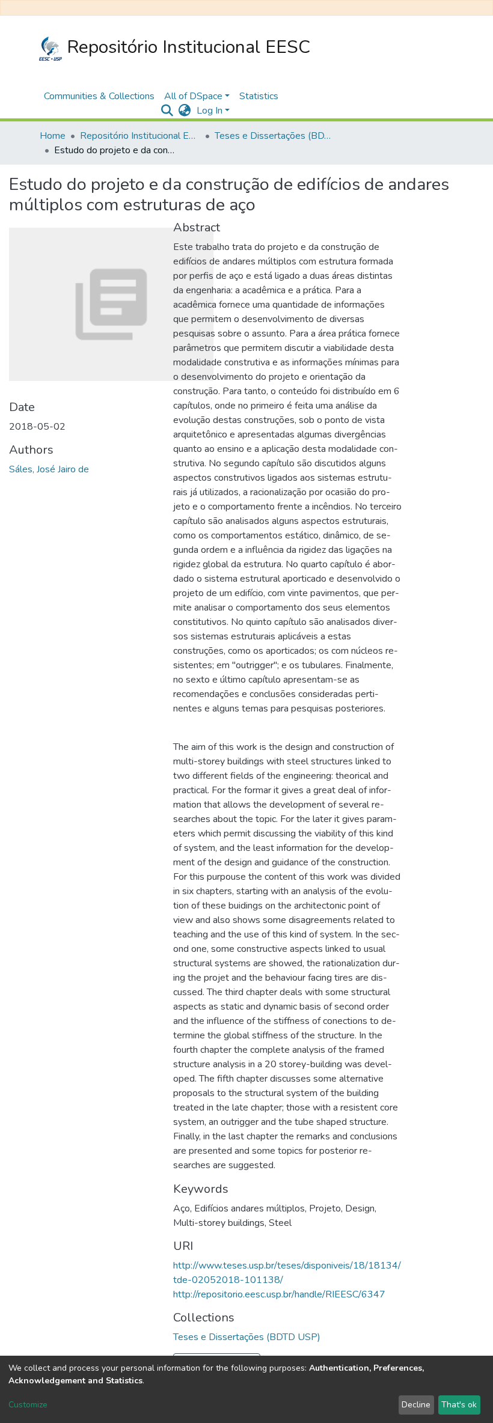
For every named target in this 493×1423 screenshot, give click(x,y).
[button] (184, 110)
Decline (416, 1404)
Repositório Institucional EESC (186, 47)
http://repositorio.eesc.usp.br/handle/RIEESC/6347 (279, 1294)
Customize (27, 1404)
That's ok (459, 1404)
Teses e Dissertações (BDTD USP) (275, 135)
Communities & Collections (99, 96)
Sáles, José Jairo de (49, 469)
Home (53, 135)
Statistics (258, 96)
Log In (209, 110)
